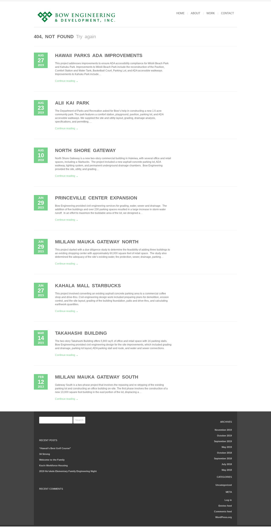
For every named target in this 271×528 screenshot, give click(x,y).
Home (180, 13)
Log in (228, 500)
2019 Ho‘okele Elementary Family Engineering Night (68, 471)
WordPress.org (223, 517)
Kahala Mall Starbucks (88, 285)
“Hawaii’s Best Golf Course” (55, 448)
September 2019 (223, 441)
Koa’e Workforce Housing (53, 465)
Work (210, 13)
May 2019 (227, 447)
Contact (227, 13)
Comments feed (223, 511)
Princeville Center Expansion (96, 198)
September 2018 (223, 458)
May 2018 (227, 470)
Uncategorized (224, 485)
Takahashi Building (81, 333)
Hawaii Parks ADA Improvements (98, 55)
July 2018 (226, 464)
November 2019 (223, 430)
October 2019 (224, 435)
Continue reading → (66, 80)
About (195, 13)
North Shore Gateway (85, 150)
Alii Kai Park (72, 103)
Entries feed (225, 505)
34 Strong (44, 454)
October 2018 (224, 452)
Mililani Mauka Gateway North (96, 241)
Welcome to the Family (52, 459)
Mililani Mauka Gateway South (96, 377)
